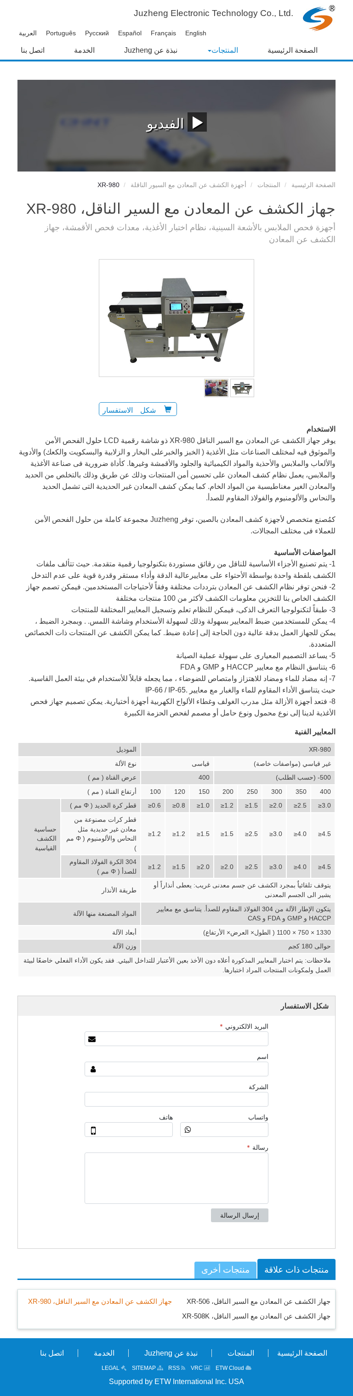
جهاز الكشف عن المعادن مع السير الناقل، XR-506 (258, 1301)
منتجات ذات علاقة (296, 1269)
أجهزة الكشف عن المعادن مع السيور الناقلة (188, 184)
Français (163, 33)
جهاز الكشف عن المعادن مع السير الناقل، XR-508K (256, 1316)
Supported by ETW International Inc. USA (176, 1381)
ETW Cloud (230, 1368)
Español (130, 33)
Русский (97, 33)
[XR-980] (242, 387)
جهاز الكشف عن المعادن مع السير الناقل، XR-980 (100, 1301)
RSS (174, 1368)
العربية (28, 33)
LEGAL (111, 1368)
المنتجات (268, 184)
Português (61, 33)
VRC (197, 1368)
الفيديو (167, 123)
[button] (222, 50)
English (195, 33)
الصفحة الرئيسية (313, 184)
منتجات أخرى (225, 1269)
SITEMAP (144, 1368)
